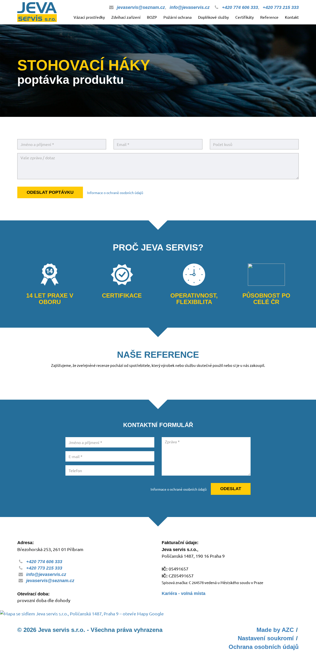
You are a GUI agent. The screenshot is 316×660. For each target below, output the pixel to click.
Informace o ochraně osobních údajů (115, 192)
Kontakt (292, 17)
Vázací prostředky (89, 17)
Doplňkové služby (213, 17)
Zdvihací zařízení (125, 17)
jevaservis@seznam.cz (141, 7)
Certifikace (122, 295)
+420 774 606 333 (240, 7)
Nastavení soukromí (266, 638)
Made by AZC (275, 629)
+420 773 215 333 (281, 7)
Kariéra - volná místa (183, 593)
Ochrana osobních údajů (264, 646)
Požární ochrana (177, 17)
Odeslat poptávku (50, 192)
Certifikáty (244, 17)
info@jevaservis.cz (190, 7)
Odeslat (230, 488)
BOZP (152, 17)
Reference (269, 17)
